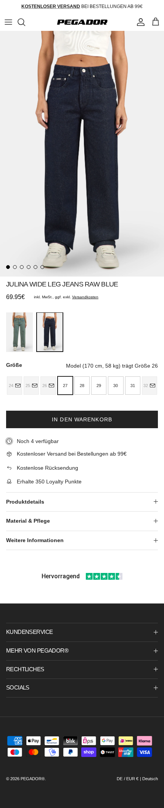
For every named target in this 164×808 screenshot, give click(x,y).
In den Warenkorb (82, 419)
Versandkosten (85, 297)
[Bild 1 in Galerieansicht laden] (82, 154)
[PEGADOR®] (82, 22)
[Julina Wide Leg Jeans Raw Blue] (50, 332)
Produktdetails (25, 502)
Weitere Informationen (35, 540)
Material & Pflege (28, 521)
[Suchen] (25, 22)
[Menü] (8, 22)
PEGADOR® (33, 778)
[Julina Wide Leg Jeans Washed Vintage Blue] (19, 332)
